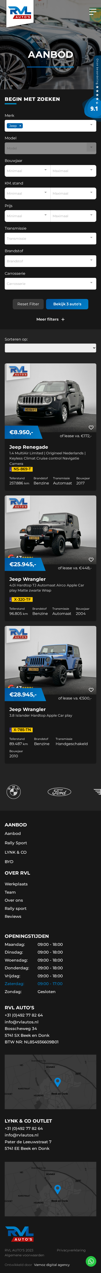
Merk (9, 116)
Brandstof (14, 251)
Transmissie (16, 228)
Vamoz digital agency (51, 1265)
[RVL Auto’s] (91, 120)
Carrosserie (15, 273)
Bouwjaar (13, 161)
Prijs (8, 206)
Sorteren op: (16, 339)
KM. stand (14, 183)
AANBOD (16, 825)
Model (10, 138)
